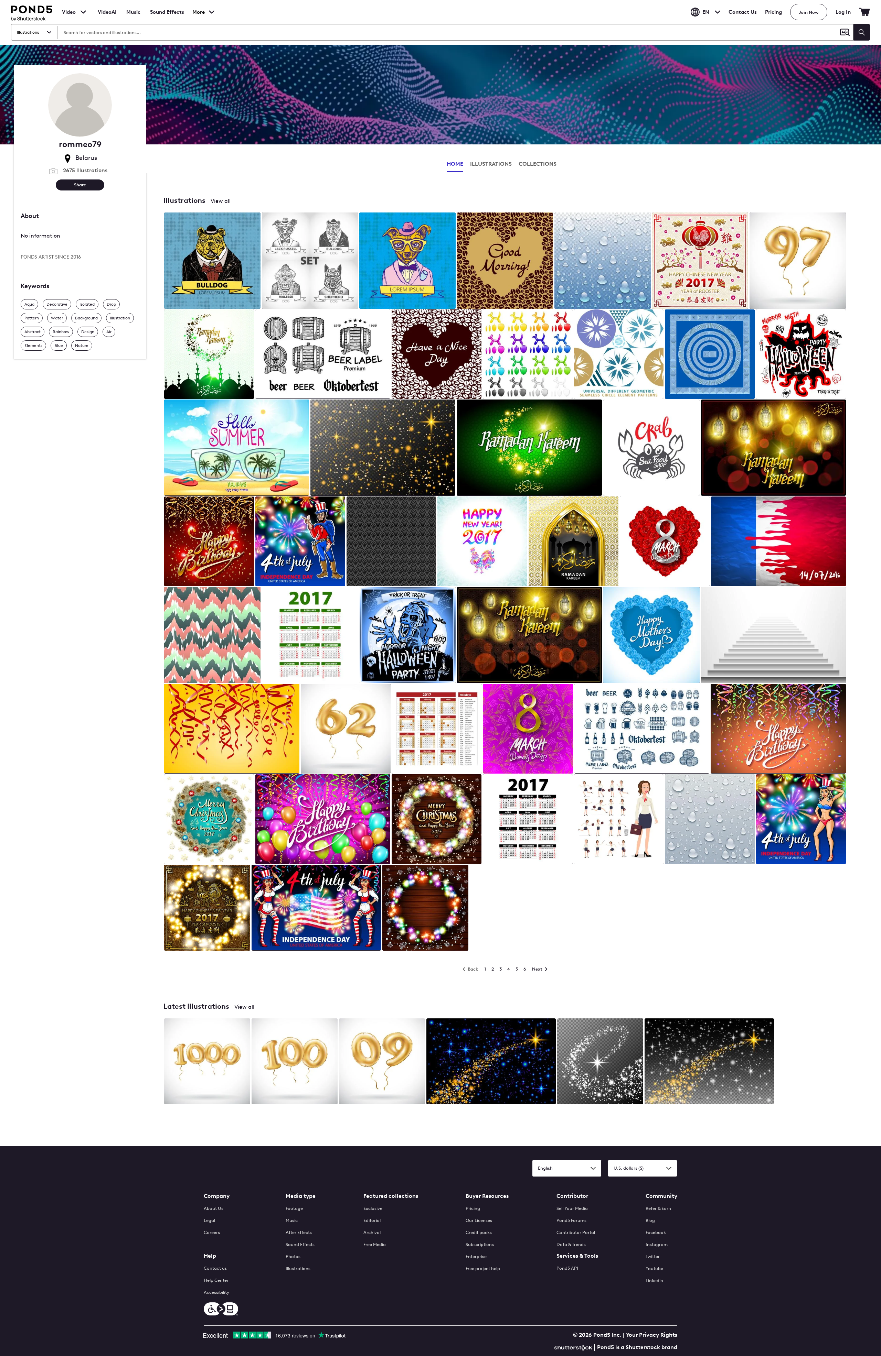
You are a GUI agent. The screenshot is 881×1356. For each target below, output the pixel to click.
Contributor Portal (575, 1232)
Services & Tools (577, 1256)
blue (58, 345)
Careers (212, 1232)
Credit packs (479, 1232)
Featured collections (390, 1196)
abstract (32, 331)
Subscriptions (480, 1244)
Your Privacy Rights (651, 1335)
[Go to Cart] (864, 12)
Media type (301, 1196)
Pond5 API (567, 1268)
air (109, 331)
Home (455, 164)
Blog (650, 1220)
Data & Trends (571, 1244)
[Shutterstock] (574, 1346)
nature (81, 345)
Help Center (216, 1280)
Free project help (483, 1268)
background (86, 317)
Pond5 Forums (571, 1220)
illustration (120, 317)
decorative (56, 304)
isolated (87, 304)
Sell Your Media (572, 1208)
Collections (537, 164)
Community (661, 1196)
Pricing (773, 12)
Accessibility (216, 1292)
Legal (209, 1220)
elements (33, 345)
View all (221, 201)
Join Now (809, 12)
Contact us (215, 1268)
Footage (294, 1208)
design (87, 331)
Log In (843, 12)
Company (217, 1196)
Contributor (572, 1196)
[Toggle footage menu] (83, 12)
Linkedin (654, 1280)
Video (69, 12)
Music (292, 1220)
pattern (31, 317)
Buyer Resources (487, 1196)
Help (210, 1256)
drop (111, 304)
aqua (29, 304)
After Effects (299, 1232)
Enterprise (476, 1256)
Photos (293, 1256)
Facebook (656, 1232)
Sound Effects (167, 16)
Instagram (657, 1244)
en (705, 12)
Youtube (654, 1268)
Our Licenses (479, 1220)
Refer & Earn (658, 1208)
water (57, 317)
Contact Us (743, 12)
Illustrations (298, 1268)
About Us (213, 1208)
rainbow (61, 331)
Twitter (653, 1256)
